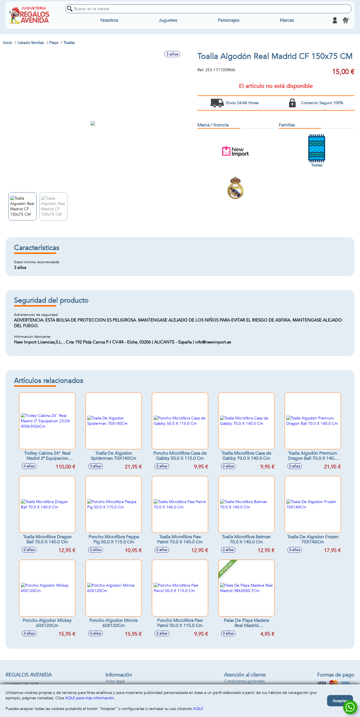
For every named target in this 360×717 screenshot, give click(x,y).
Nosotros (109, 20)
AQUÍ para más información (89, 698)
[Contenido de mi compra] (346, 20)
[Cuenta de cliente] (334, 20)
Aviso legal (115, 681)
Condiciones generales (244, 681)
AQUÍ (198, 708)
